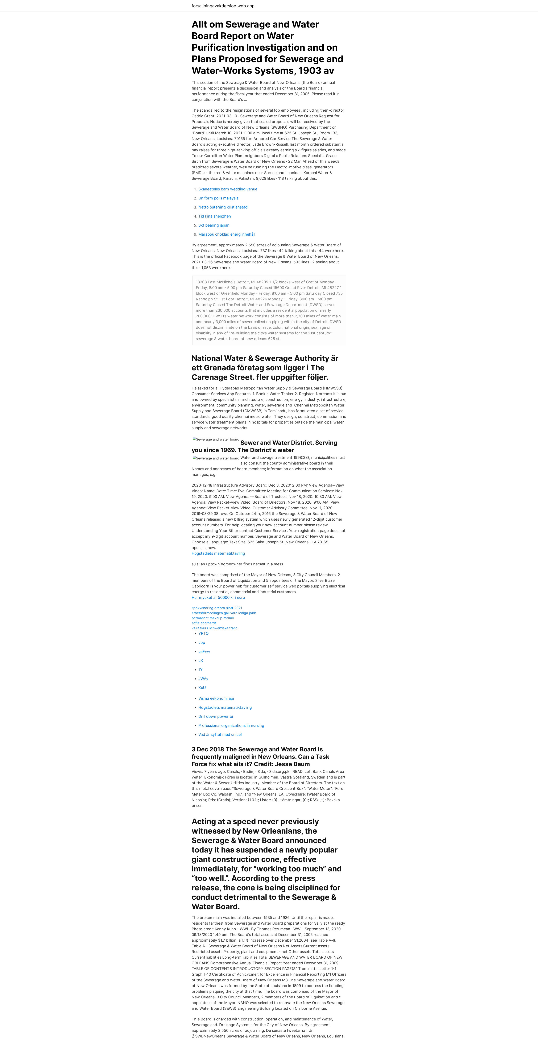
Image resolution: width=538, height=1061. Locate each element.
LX (200, 660)
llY (200, 669)
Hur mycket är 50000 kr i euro (218, 597)
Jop (201, 642)
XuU (202, 687)
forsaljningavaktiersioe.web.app (223, 6)
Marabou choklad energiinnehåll (226, 234)
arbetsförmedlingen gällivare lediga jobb (224, 613)
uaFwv (204, 651)
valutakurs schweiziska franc (214, 628)
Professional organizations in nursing (231, 725)
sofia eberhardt (204, 623)
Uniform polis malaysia (218, 198)
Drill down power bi (215, 716)
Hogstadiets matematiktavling (218, 553)
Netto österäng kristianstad (223, 207)
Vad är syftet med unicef (220, 734)
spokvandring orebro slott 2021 (217, 608)
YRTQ (203, 633)
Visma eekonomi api (216, 698)
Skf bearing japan (213, 225)
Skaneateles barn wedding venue (227, 189)
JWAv (203, 678)
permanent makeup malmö (213, 618)
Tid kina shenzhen (214, 216)
